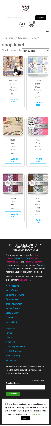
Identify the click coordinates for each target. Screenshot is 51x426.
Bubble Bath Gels (22, 258)
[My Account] (22, 24)
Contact (9, 337)
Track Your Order (14, 303)
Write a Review (13, 308)
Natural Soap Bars (33, 261)
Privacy (9, 332)
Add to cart (14, 100)
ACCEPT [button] (25, 418)
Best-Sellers (11, 321)
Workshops (11, 360)
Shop (11, 37)
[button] (47, 31)
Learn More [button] (35, 414)
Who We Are (12, 290)
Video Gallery (12, 312)
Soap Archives (12, 299)
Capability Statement (15, 346)
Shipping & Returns (15, 294)
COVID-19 (10, 341)
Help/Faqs (10, 328)
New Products (12, 285)
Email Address (13, 383)
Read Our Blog (13, 355)
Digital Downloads (14, 350)
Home (4, 37)
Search (40, 17)
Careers (9, 317)
